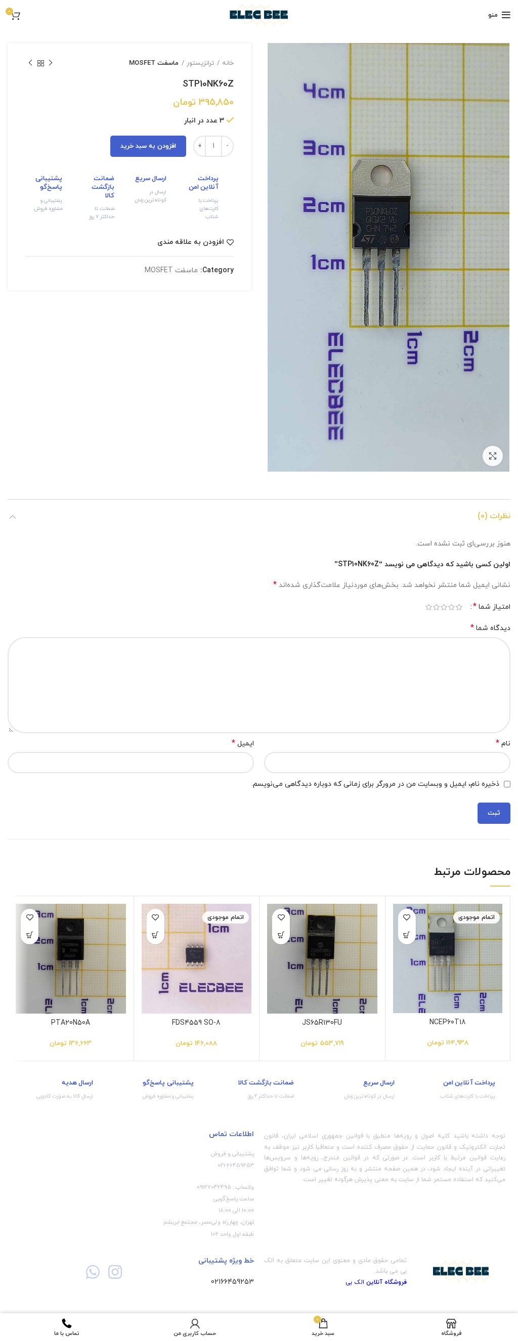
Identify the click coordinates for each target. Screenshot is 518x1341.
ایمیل (243, 743)
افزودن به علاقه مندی (190, 242)
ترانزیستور (200, 63)
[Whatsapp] (93, 1271)
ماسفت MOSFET (154, 63)
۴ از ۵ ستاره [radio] (436, 607)
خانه (228, 63)
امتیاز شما (491, 607)
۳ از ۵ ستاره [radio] (444, 607)
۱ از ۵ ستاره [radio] (459, 607)
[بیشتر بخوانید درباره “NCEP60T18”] (407, 935)
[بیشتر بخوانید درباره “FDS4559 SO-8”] (155, 935)
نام (503, 743)
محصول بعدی (30, 63)
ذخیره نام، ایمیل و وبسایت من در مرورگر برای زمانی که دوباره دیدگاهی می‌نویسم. (375, 784)
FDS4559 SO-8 (196, 1023)
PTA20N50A (70, 1023)
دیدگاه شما (490, 628)
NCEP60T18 (447, 1022)
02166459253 (232, 1282)
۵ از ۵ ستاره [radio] (429, 607)
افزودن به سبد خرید (148, 146)
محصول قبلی (51, 63)
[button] (281, 935)
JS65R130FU (322, 1023)
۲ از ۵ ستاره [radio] (451, 607)
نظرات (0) (494, 516)
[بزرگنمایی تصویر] (493, 456)
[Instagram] (115, 1271)
